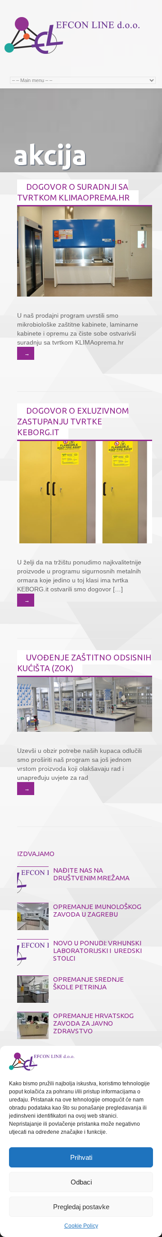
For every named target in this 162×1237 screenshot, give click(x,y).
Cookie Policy (81, 1226)
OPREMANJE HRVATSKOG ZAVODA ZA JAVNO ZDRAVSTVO (93, 1023)
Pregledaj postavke (81, 1207)
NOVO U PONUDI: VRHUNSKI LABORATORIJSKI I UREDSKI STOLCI (97, 950)
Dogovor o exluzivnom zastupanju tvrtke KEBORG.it (73, 421)
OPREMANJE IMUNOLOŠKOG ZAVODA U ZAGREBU (97, 910)
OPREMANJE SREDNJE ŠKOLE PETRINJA (88, 983)
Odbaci (81, 1182)
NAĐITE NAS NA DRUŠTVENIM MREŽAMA (91, 874)
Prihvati (81, 1157)
